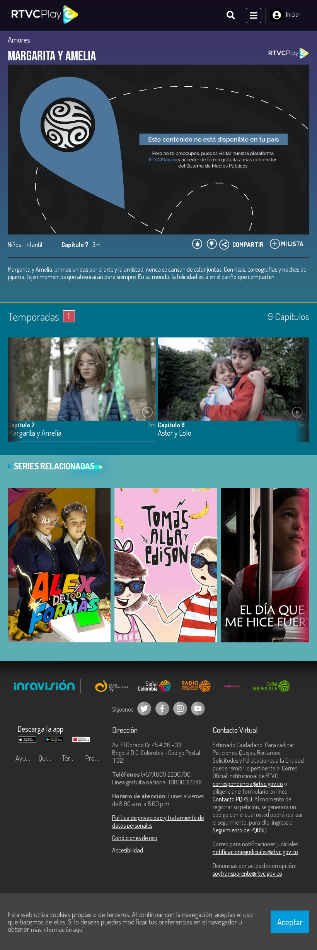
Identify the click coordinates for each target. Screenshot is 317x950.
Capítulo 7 (21, 425)
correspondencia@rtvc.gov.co (248, 783)
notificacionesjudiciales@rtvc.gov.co (255, 852)
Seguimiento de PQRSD (240, 830)
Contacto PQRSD (232, 799)
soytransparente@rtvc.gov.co (247, 873)
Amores (19, 39)
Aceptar (290, 921)
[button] (299, 395)
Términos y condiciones (71, 758)
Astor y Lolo (174, 433)
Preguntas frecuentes (94, 758)
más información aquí (57, 929)
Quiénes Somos (48, 758)
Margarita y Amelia (34, 433)
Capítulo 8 (171, 425)
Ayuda (23, 758)
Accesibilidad (127, 850)
